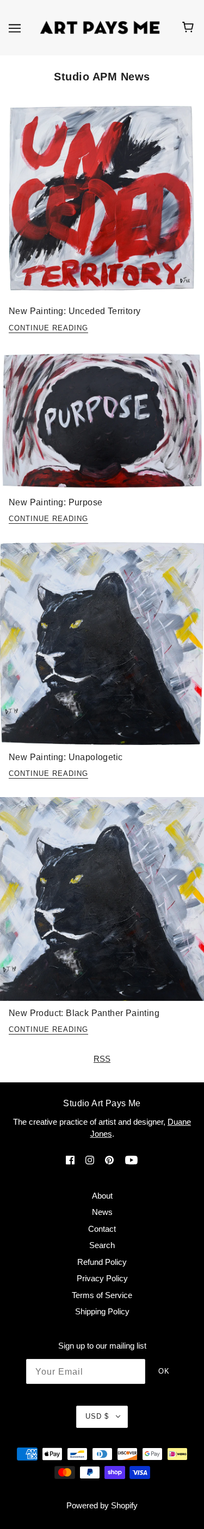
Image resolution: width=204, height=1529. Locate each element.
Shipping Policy (102, 1311)
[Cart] (189, 28)
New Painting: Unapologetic (65, 757)
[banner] (99, 27)
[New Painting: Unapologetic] (102, 648)
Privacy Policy (102, 1278)
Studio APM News (102, 77)
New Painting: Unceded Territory (74, 311)
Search (102, 1245)
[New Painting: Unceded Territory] (102, 203)
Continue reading (48, 328)
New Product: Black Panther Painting (84, 1013)
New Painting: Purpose (55, 502)
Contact (102, 1228)
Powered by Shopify (102, 1505)
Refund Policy (102, 1262)
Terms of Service (102, 1295)
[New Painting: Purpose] (102, 425)
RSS (102, 1058)
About (102, 1195)
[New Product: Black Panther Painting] (102, 903)
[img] (70, 1159)
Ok (164, 1371)
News (102, 1212)
